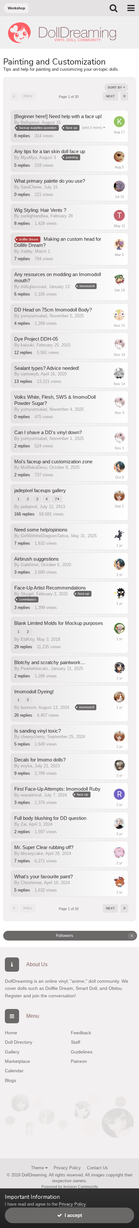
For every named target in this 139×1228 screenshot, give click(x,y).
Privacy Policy (67, 1167)
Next (110, 96)
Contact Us (97, 1167)
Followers (64, 935)
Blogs (10, 1080)
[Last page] (124, 96)
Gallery (12, 1051)
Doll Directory (18, 1042)
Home (11, 1032)
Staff (75, 1042)
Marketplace (17, 1061)
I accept (72, 1215)
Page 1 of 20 (69, 97)
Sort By (115, 87)
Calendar (14, 1070)
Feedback (81, 1032)
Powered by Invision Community (69, 1187)
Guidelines (81, 1051)
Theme (38, 1167)
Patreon (79, 1061)
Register (13, 995)
